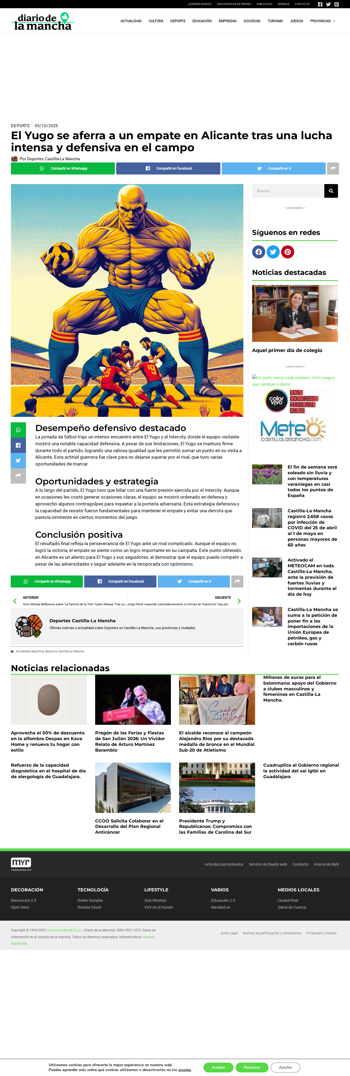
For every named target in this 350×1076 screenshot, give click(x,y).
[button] (333, 21)
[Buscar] (331, 191)
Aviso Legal (229, 933)
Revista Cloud (89, 907)
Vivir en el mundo (158, 907)
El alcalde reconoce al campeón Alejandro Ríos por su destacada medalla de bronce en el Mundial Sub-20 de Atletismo (217, 741)
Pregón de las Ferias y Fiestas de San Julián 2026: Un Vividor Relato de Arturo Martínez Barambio (130, 741)
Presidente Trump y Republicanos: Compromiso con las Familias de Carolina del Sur (215, 826)
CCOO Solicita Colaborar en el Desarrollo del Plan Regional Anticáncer (129, 826)
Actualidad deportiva (30, 651)
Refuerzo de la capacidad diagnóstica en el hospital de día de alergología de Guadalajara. (48, 771)
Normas (283, 3)
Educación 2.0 (223, 900)
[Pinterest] (336, 4)
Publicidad (264, 3)
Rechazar (252, 1067)
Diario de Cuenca (292, 907)
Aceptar (218, 1067)
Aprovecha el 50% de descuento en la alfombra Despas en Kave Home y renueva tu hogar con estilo (47, 741)
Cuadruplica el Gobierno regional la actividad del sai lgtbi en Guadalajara (301, 771)
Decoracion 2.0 (23, 900)
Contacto (302, 3)
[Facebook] (320, 4)
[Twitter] (328, 4)
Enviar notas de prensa (234, 3)
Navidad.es (220, 907)
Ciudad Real (288, 900)
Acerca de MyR (326, 864)
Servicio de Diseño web (268, 864)
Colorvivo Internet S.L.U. (63, 930)
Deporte (20, 125)
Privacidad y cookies (321, 933)
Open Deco (20, 907)
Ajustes (285, 1067)
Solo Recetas (155, 900)
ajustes (184, 1070)
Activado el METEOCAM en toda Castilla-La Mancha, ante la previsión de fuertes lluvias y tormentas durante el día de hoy (312, 577)
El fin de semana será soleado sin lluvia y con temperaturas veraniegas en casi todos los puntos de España (312, 481)
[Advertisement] (175, 75)
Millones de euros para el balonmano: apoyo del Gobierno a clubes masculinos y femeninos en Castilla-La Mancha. (299, 689)
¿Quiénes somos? (200, 3)
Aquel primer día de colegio (287, 350)
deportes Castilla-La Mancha (64, 651)
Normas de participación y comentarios (272, 933)
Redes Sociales (90, 900)
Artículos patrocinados (224, 864)
